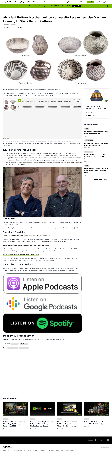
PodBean (5, 270)
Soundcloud (26, 270)
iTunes (21, 268)
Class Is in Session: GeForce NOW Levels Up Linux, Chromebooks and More (67, 424)
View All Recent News (100, 179)
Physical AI (57, 2)
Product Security (66, 450)
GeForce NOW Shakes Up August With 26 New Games (95, 423)
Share (21, 27)
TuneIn (45, 270)
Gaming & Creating (68, 2)
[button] (90, 2)
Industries (80, 2)
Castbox (43, 268)
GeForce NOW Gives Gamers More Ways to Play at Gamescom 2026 (14, 424)
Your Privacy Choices (19, 450)
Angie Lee (14, 24)
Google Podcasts (28, 268)
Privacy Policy (7, 450)
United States (104, 447)
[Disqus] (56, 371)
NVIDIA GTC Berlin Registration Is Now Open (96, 107)
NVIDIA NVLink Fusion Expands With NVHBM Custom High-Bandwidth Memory (95, 157)
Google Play (37, 268)
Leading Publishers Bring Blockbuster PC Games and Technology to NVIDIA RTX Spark (96, 170)
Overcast (57, 268)
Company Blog (19, 2)
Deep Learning (15, 343)
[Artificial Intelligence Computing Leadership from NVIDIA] (8, 1)
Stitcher (37, 270)
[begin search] (97, 2)
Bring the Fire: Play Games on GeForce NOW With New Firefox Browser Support (41, 424)
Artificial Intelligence (33, 2)
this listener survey (30, 339)
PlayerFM (63, 268)
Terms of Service (32, 450)
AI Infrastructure (46, 2)
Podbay (76, 268)
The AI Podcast (7, 141)
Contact (74, 450)
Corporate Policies (53, 450)
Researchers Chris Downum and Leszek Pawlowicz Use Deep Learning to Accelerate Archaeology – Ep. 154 (43, 141)
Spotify (33, 270)
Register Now (90, 115)
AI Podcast (11, 268)
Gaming (86, 128)
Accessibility (42, 450)
